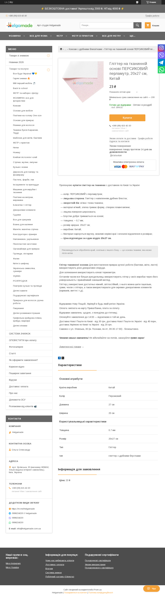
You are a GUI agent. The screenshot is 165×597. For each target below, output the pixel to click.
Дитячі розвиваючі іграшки (26, 313)
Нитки (16, 147)
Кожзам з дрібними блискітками (85, 49)
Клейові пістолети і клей (25, 157)
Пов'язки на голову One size (27, 115)
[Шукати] (137, 25)
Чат (154, 588)
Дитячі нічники (20, 325)
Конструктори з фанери (25, 234)
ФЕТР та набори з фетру (25, 93)
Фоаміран (15, 36)
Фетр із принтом (82, 36)
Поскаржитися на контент (75, 593)
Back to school (20, 88)
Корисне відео (16, 366)
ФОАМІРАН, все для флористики (23, 99)
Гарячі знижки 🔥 (21, 78)
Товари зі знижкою (19, 55)
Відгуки (13, 380)
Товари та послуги (19, 69)
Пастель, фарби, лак (23, 179)
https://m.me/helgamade (23, 509)
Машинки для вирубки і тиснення (25, 191)
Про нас (13, 393)
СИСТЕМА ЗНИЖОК (19, 333)
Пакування (18, 308)
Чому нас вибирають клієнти (59, 560)
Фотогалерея (16, 347)
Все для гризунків (22, 219)
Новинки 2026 (16, 62)
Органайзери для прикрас (26, 249)
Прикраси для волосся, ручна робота (28, 301)
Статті (12, 353)
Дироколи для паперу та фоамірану (25, 173)
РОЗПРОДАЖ (20, 281)
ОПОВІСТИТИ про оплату (23, 340)
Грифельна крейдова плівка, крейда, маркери (27, 319)
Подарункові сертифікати (26, 295)
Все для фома (38, 36)
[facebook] (59, 358)
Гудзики (17, 215)
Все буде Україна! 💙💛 (25, 73)
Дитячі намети (20, 290)
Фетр (59, 36)
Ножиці (16, 152)
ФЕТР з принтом (21, 143)
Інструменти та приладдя (26, 184)
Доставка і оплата (18, 386)
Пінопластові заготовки (25, 244)
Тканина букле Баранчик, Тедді (25, 131)
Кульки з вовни (20, 167)
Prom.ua (98, 590)
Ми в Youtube (12, 567)
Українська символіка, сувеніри (24, 269)
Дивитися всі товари (70, 346)
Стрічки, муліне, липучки (25, 162)
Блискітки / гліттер (22, 205)
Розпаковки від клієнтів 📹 (23, 406)
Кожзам (17, 105)
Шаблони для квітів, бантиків (27, 138)
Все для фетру (111, 36)
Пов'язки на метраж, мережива (23, 198)
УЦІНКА (16, 276)
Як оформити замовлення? (23, 360)
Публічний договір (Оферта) (59, 576)
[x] (63, 358)
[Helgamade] (19, 27)
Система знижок (53, 572)
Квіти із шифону (21, 263)
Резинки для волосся (23, 125)
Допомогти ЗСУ (17, 399)
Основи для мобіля (23, 110)
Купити (127, 117)
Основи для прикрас (23, 120)
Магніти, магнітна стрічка (25, 229)
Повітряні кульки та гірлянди (27, 286)
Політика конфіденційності (100, 593)
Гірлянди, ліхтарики (23, 253)
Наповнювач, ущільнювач (26, 239)
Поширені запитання (20, 373)
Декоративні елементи (24, 210)
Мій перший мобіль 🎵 (24, 83)
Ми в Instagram (13, 563)
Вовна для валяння (23, 224)
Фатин (16, 258)
